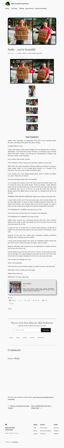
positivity (32, 337)
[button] (32, 91)
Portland (25, 337)
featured (11, 337)
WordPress (15, 442)
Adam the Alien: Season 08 (35, 53)
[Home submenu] (9, 8)
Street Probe (40, 337)
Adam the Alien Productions (20, 3)
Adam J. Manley (22, 53)
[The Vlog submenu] (17, 8)
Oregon (18, 337)
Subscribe (46, 330)
